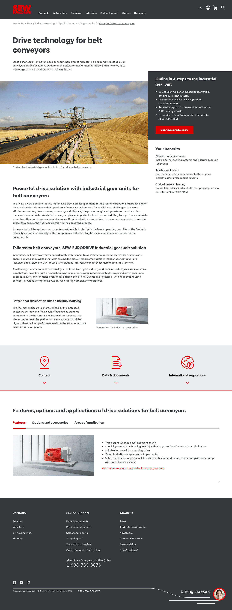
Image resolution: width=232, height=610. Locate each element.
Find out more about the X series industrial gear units (133, 468)
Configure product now (174, 130)
